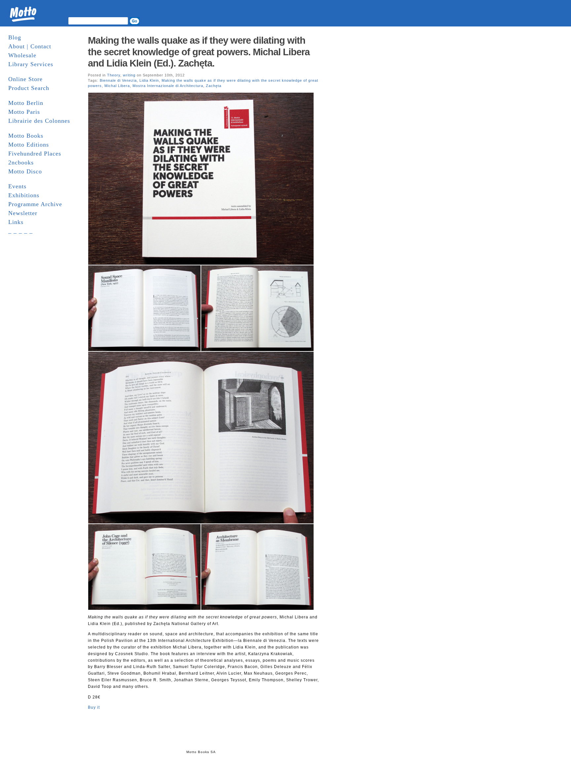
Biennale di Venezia (118, 80)
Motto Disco (25, 171)
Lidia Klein (149, 80)
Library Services (30, 64)
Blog (14, 37)
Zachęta (213, 86)
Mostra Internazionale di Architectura (168, 86)
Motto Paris (24, 112)
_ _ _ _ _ (20, 231)
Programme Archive (35, 204)
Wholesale (22, 55)
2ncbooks (21, 162)
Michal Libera (117, 86)
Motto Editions (28, 144)
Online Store (25, 79)
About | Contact (29, 46)
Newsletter (22, 213)
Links (15, 222)
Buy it (94, 707)
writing (129, 75)
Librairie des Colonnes (39, 120)
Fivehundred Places (34, 153)
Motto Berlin (25, 103)
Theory (113, 75)
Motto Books (25, 135)
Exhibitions (23, 195)
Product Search (28, 88)
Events (17, 186)
